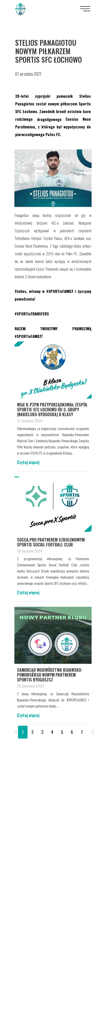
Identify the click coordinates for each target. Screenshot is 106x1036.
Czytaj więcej (28, 462)
